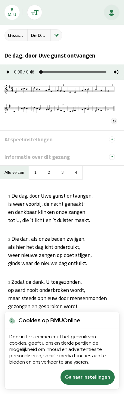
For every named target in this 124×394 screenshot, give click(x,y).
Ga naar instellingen (87, 377)
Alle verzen (14, 172)
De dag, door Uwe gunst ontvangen (40, 35)
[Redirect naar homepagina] (12, 12)
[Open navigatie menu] (56, 35)
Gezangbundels (17, 35)
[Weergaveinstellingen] (34, 12)
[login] (111, 12)
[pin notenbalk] (114, 121)
